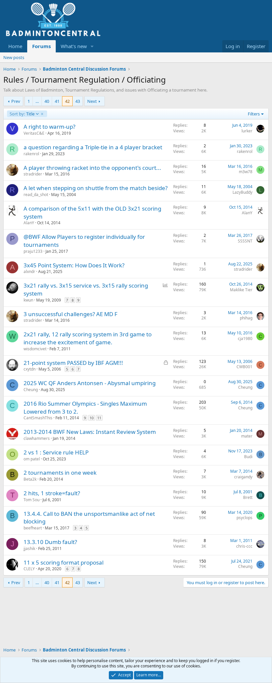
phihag (246, 318)
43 (77, 101)
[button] (92, 46)
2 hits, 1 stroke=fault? (52, 493)
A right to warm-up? (49, 126)
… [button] (37, 101)
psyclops (244, 517)
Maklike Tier (241, 290)
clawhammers (37, 438)
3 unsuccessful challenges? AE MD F (70, 314)
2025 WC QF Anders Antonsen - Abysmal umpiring (90, 383)
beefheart (33, 528)
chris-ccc (244, 546)
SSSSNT (245, 241)
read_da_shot (36, 194)
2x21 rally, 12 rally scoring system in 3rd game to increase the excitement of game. (88, 338)
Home (15, 46)
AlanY (29, 223)
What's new (74, 46)
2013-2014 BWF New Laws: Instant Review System (90, 432)
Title (21, 113)
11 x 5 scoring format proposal (63, 562)
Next (92, 101)
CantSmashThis (38, 418)
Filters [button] (254, 114)
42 (67, 101)
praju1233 (33, 251)
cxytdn (29, 369)
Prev (15, 101)
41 (57, 101)
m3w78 (245, 171)
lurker (246, 131)
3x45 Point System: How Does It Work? (74, 265)
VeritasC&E (34, 133)
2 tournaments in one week (60, 472)
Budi (248, 456)
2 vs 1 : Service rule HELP (56, 452)
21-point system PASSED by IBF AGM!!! (73, 363)
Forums (41, 46)
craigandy (243, 477)
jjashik (29, 548)
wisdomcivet (35, 349)
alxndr (29, 271)
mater (246, 436)
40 (46, 101)
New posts (13, 57)
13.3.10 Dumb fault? (50, 542)
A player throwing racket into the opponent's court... (92, 167)
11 (99, 417)
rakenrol (31, 154)
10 (92, 417)
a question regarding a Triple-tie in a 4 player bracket (93, 147)
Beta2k (30, 479)
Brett (247, 497)
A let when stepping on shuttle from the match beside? (96, 188)
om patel (32, 459)
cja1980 (245, 338)
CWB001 (244, 367)
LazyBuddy (242, 192)
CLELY (29, 569)
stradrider (33, 174)
